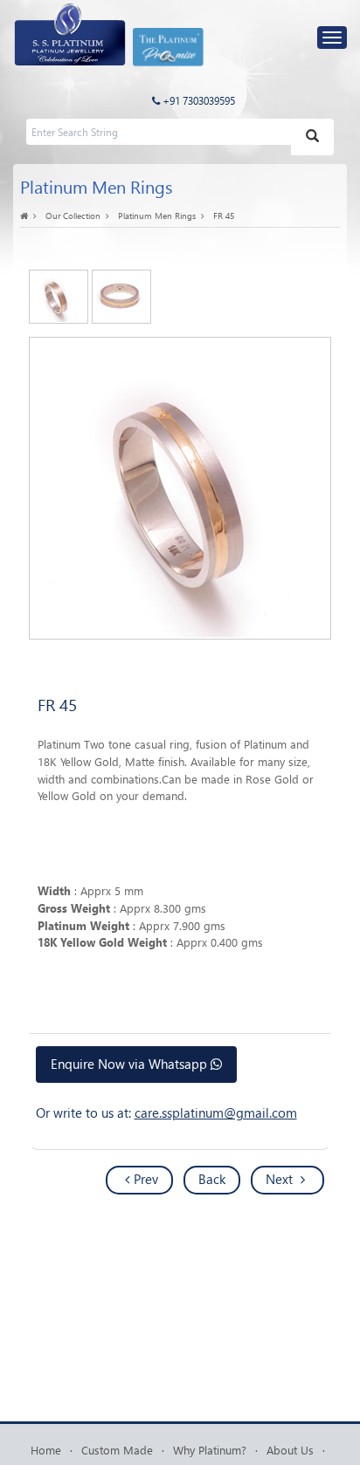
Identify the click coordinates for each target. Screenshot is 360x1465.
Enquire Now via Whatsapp (131, 1063)
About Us (290, 1449)
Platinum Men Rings (157, 215)
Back (211, 1179)
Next (281, 1179)
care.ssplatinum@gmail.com (216, 1112)
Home (46, 1449)
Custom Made (117, 1449)
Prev (146, 1179)
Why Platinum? (209, 1449)
